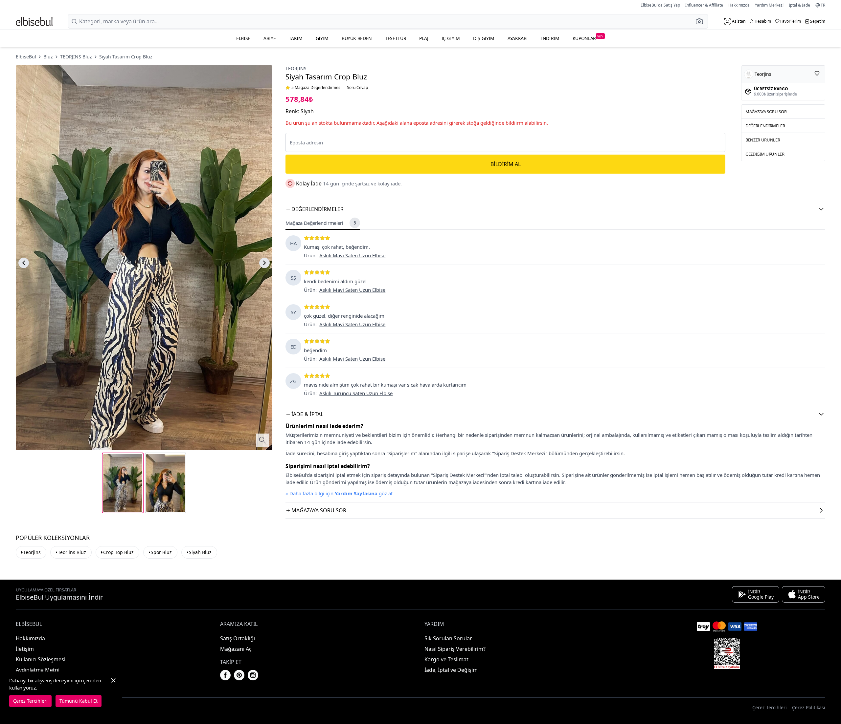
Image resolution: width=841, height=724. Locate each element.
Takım (295, 38)
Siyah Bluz (200, 552)
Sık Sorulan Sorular (448, 638)
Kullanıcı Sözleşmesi (40, 659)
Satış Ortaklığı (237, 638)
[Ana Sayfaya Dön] (34, 21)
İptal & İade (799, 5)
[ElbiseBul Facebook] (225, 675)
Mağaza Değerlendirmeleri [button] (320, 223)
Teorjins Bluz (72, 552)
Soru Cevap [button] (357, 87)
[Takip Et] (817, 73)
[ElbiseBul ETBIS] (727, 653)
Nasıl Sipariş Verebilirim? (455, 648)
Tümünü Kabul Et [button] (78, 701)
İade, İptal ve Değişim (451, 669)
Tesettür (395, 38)
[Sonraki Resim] (264, 263)
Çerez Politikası (808, 707)
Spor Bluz (161, 552)
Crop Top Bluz (118, 552)
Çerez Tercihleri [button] (769, 707)
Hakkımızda (739, 5)
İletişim (25, 648)
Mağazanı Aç (236, 648)
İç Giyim (451, 38)
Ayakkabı (518, 38)
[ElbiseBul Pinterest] (239, 675)
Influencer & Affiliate (704, 5)
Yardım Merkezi (769, 5)
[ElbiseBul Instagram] (253, 675)
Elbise (243, 38)
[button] (701, 21)
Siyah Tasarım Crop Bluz (125, 56)
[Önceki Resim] (23, 263)
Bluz (48, 56)
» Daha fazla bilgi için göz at (339, 493)
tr (823, 5)
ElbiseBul (26, 56)
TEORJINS (296, 68)
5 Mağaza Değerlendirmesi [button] (316, 87)
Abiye (269, 38)
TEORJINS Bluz (76, 56)
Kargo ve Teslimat (446, 659)
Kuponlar (588, 37)
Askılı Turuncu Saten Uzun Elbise (356, 393)
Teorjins (32, 552)
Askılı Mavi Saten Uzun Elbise (352, 255)
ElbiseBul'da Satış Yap (660, 5)
